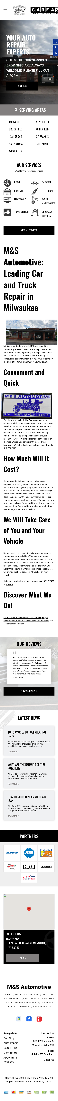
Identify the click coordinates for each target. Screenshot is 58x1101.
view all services (29, 230)
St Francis (42, 136)
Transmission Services (14, 624)
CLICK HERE (22, 85)
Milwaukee (15, 122)
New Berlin (42, 122)
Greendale (42, 144)
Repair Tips (10, 1047)
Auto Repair (11, 1043)
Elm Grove (15, 136)
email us (9, 584)
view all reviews (28, 690)
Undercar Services (40, 621)
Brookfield (15, 129)
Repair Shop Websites (37, 1078)
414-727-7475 (36, 359)
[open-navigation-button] (5, 10)
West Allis (15, 151)
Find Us (22, 957)
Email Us (49, 1060)
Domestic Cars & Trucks (30, 617)
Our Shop (9, 1038)
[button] (29, 909)
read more (13, 752)
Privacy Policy (44, 1081)
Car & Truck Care (11, 617)
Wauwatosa (15, 144)
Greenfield (42, 129)
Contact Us (10, 1052)
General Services (24, 621)
